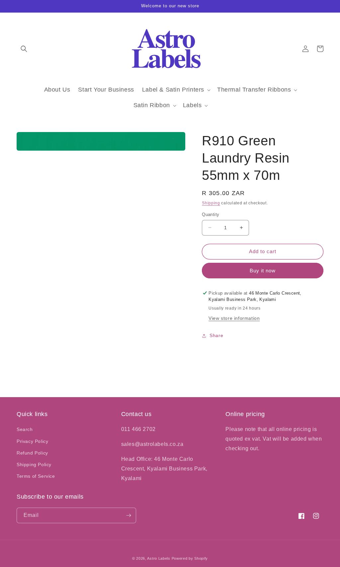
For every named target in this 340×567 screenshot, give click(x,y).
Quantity (210, 214)
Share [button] (216, 335)
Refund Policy (32, 453)
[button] (24, 48)
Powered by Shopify (190, 558)
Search (25, 429)
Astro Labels (158, 558)
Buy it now (263, 270)
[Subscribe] (128, 515)
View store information (234, 318)
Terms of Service (36, 476)
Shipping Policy (34, 464)
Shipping (211, 203)
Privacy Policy (32, 441)
